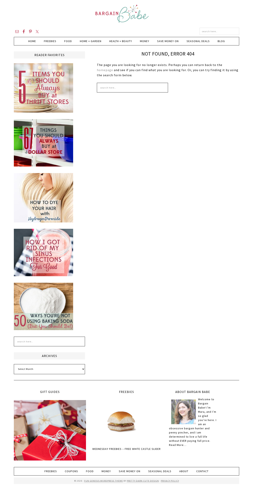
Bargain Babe (126, 14)
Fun (86, 480)
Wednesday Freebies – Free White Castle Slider (126, 449)
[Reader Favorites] (43, 111)
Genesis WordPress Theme (106, 480)
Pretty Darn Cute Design (143, 480)
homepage (105, 70)
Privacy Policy (170, 480)
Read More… (177, 445)
